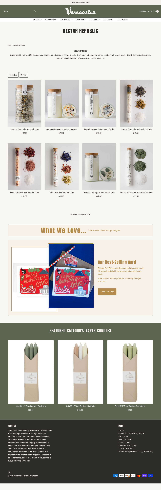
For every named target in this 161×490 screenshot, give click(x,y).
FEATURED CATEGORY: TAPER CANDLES (80, 331)
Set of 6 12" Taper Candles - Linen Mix (80, 406)
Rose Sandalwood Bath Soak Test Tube (24, 192)
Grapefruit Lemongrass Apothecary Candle (61, 129)
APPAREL (37, 19)
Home (9, 45)
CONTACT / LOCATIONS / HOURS (131, 433)
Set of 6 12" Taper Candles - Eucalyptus (31, 406)
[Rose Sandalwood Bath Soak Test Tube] (24, 166)
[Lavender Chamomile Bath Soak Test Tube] (136, 103)
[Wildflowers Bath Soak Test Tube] (62, 166)
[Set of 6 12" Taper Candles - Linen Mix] (80, 372)
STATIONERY (94, 19)
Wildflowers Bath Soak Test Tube (62, 192)
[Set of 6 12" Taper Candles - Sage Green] (130, 372)
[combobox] (20, 11)
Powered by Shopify (30, 475)
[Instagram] (9, 472)
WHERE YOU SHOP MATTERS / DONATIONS (135, 451)
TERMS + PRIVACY (125, 448)
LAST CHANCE (122, 19)
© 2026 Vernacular (14, 475)
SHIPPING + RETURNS (127, 445)
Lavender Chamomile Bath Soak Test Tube (136, 129)
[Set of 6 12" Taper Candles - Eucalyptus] (31, 372)
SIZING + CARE (124, 442)
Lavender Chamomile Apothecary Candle (99, 129)
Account (143, 11)
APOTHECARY (66, 19)
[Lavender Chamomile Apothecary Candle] (99, 103)
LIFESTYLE (80, 19)
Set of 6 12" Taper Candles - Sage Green (130, 406)
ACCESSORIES (50, 19)
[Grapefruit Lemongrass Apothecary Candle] (62, 103)
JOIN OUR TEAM (124, 439)
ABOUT (121, 430)
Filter (24, 75)
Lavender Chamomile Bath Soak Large (25, 129)
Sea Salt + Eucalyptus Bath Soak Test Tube (136, 192)
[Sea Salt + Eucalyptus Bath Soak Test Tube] (136, 166)
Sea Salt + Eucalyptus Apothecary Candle (99, 192)
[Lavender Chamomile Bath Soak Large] (24, 103)
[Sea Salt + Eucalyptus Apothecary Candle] (99, 166)
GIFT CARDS (107, 19)
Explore (14, 75)
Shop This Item (107, 291)
